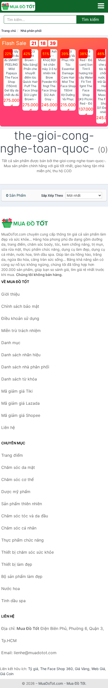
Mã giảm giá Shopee (20, 415)
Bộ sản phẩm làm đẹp (21, 576)
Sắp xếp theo (52, 195)
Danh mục (10, 342)
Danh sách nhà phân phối (25, 366)
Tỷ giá (33, 669)
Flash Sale (14, 43)
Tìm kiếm (90, 19)
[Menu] (101, 6)
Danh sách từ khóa (19, 378)
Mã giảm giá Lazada (20, 403)
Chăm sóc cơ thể (17, 479)
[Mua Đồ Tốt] (26, 223)
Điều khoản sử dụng (20, 318)
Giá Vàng (82, 669)
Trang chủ (8, 31)
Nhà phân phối (31, 31)
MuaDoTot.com (50, 683)
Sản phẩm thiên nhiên (21, 503)
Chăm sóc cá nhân (18, 527)
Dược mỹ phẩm (15, 491)
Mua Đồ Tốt (76, 683)
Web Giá (98, 669)
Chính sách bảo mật (20, 306)
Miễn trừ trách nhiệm (21, 330)
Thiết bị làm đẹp (16, 564)
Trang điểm (12, 455)
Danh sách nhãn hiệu (20, 354)
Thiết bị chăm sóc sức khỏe (27, 552)
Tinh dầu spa (13, 600)
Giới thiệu (10, 294)
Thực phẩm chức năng (22, 540)
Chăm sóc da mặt (18, 467)
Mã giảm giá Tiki (17, 391)
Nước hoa (10, 588)
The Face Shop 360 (56, 669)
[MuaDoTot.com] (24, 6)
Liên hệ (8, 427)
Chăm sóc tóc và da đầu (24, 515)
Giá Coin (7, 674)
